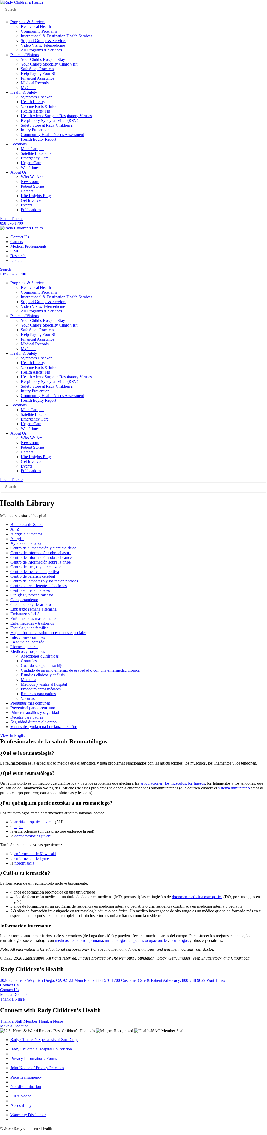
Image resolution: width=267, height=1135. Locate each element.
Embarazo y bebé (24, 614)
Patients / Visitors (24, 54)
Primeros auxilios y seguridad (34, 712)
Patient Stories (32, 186)
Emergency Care (34, 158)
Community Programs (39, 31)
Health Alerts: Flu (35, 111)
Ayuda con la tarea (25, 543)
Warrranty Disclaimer (28, 1115)
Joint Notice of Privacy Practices (37, 1068)
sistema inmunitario (234, 788)
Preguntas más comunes (30, 703)
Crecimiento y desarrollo (30, 604)
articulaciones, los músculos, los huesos (172, 783)
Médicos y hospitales (27, 651)
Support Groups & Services (43, 40)
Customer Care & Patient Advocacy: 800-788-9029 (163, 980)
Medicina (28, 679)
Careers (27, 191)
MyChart (28, 87)
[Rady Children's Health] (21, 228)
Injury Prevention (35, 130)
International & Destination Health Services (56, 36)
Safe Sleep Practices (37, 69)
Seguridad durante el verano (33, 722)
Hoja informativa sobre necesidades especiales (48, 632)
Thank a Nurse (12, 999)
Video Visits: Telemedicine (43, 45)
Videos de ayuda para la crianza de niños (43, 726)
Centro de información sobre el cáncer (41, 557)
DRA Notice (20, 1096)
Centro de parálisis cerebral (32, 576)
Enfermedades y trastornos (32, 623)
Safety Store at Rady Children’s (47, 125)
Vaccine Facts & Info (38, 106)
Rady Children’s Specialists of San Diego (44, 1039)
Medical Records (35, 83)
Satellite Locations (36, 153)
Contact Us (19, 237)
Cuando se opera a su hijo (42, 665)
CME (15, 251)
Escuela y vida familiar (29, 628)
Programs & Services (27, 22)
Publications (31, 210)
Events (26, 205)
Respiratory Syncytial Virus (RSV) (49, 120)
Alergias (17, 538)
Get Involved (32, 200)
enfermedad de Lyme (31, 858)
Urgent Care (31, 163)
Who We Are (32, 177)
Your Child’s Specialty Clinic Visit (49, 64)
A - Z (14, 529)
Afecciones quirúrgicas (40, 656)
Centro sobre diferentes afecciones (38, 585)
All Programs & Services (41, 50)
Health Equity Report (38, 139)
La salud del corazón (27, 642)
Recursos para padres (38, 693)
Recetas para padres (26, 717)
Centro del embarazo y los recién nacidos (44, 581)
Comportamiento (24, 600)
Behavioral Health (36, 26)
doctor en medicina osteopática (197, 897)
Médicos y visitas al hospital (44, 684)
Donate (16, 260)
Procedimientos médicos (41, 689)
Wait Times (30, 167)
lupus (18, 826)
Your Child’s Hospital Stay (43, 59)
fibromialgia (24, 863)
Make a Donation (14, 994)
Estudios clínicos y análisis (43, 675)
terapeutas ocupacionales (148, 940)
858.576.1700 (11, 223)
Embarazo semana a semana (33, 609)
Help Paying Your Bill (39, 73)
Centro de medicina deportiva (34, 571)
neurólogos (179, 940)
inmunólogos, (116, 940)
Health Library (33, 101)
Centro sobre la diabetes (30, 590)
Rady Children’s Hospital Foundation (41, 1049)
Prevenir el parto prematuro (32, 708)
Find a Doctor (11, 218)
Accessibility (21, 1105)
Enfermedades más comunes (33, 618)
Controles (29, 661)
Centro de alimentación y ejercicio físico (43, 548)
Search (5, 269)
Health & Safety (23, 92)
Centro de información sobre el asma (40, 553)
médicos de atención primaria (79, 940)
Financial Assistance (37, 78)
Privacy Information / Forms (33, 1058)
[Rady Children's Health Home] (21, 2)
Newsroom (30, 181)
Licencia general (24, 647)
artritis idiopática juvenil (34, 822)
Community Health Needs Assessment (52, 134)
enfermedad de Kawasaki (35, 854)
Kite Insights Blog (36, 195)
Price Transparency (26, 1077)
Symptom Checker (36, 97)
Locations (18, 144)
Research (18, 255)
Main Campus (32, 148)
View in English (13, 735)
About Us (18, 172)
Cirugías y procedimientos (31, 595)
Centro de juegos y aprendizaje (35, 567)
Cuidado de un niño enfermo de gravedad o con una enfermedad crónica (80, 670)
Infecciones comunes (27, 637)
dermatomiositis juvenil (33, 836)
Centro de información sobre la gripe (40, 562)
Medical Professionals (28, 246)
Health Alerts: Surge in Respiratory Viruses (56, 116)
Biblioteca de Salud (26, 524)
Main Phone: (97, 980)
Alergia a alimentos (26, 534)
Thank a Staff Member (18, 1021)
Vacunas (28, 698)
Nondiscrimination (25, 1086)
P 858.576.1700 (13, 274)
